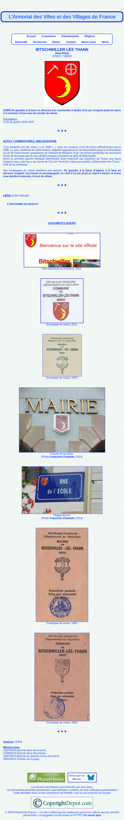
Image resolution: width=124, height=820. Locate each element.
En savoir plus (92, 815)
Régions (90, 36)
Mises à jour (89, 42)
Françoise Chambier (62, 456)
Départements (70, 36)
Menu (105, 42)
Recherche (39, 42)
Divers (56, 42)
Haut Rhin (62, 53)
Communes (48, 36)
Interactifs (21, 42)
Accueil (31, 36)
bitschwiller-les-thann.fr (24, 204)
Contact (71, 42)
